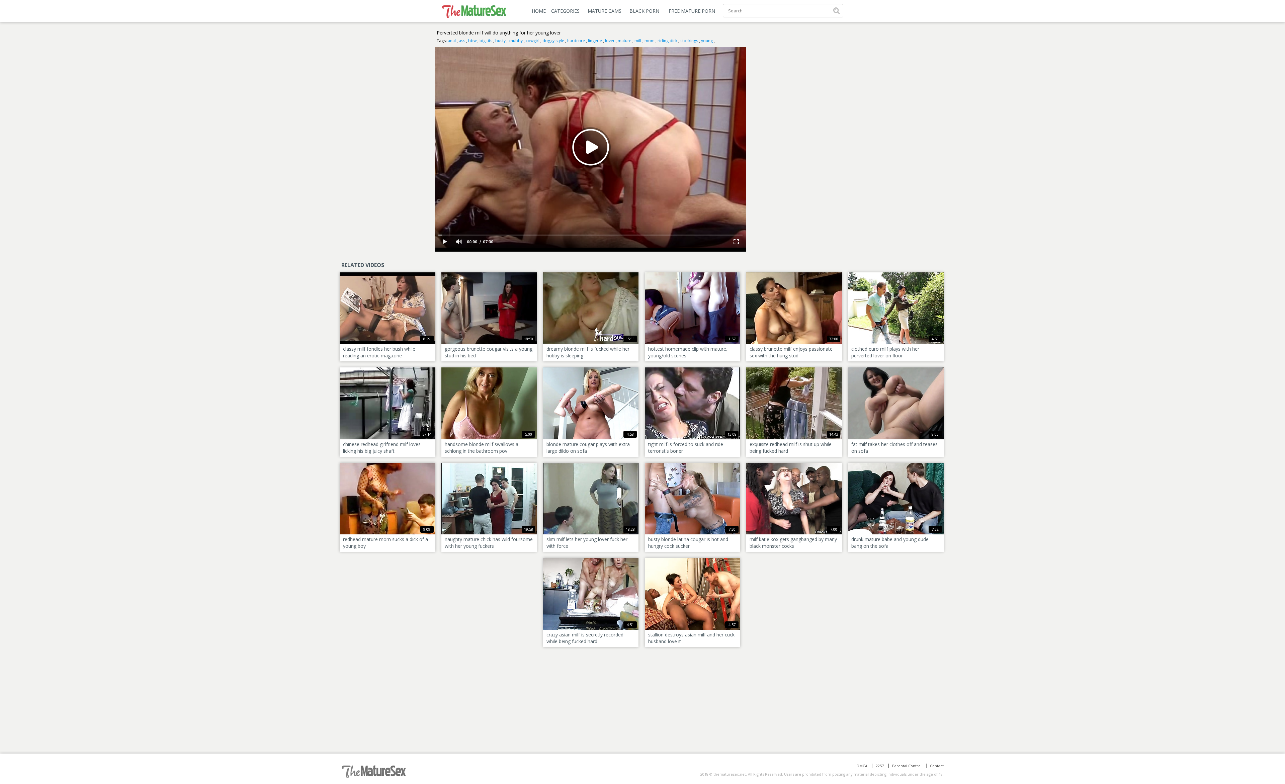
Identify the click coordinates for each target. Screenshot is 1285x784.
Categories (565, 11)
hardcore (576, 40)
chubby (516, 40)
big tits (486, 40)
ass (462, 40)
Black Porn (644, 11)
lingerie (595, 40)
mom (650, 40)
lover (610, 40)
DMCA (862, 766)
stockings (689, 40)
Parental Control (907, 766)
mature (624, 40)
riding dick (667, 40)
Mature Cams (604, 11)
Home (539, 11)
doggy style (553, 40)
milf (637, 40)
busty (500, 40)
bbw (472, 40)
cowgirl (532, 40)
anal (452, 40)
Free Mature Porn (692, 11)
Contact (937, 766)
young (707, 40)
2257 (880, 766)
